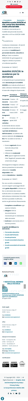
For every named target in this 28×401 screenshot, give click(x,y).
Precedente (7, 20)
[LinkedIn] (15, 263)
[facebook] (8, 393)
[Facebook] (5, 263)
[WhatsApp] (20, 263)
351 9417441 (11, 351)
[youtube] (15, 1)
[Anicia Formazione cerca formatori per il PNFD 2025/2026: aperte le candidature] (14, 275)
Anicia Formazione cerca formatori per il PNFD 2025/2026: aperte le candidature (13, 295)
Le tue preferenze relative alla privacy (14, 389)
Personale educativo (12, 232)
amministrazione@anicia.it (12, 317)
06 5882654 (7, 315)
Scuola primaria (10, 237)
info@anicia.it (9, 332)
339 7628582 (8, 349)
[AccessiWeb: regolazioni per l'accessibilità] (2, 398)
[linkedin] (10, 1)
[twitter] (12, 1)
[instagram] (17, 1)
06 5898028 (7, 330)
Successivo (21, 20)
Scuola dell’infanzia (11, 235)
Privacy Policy (14, 385)
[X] (10, 263)
